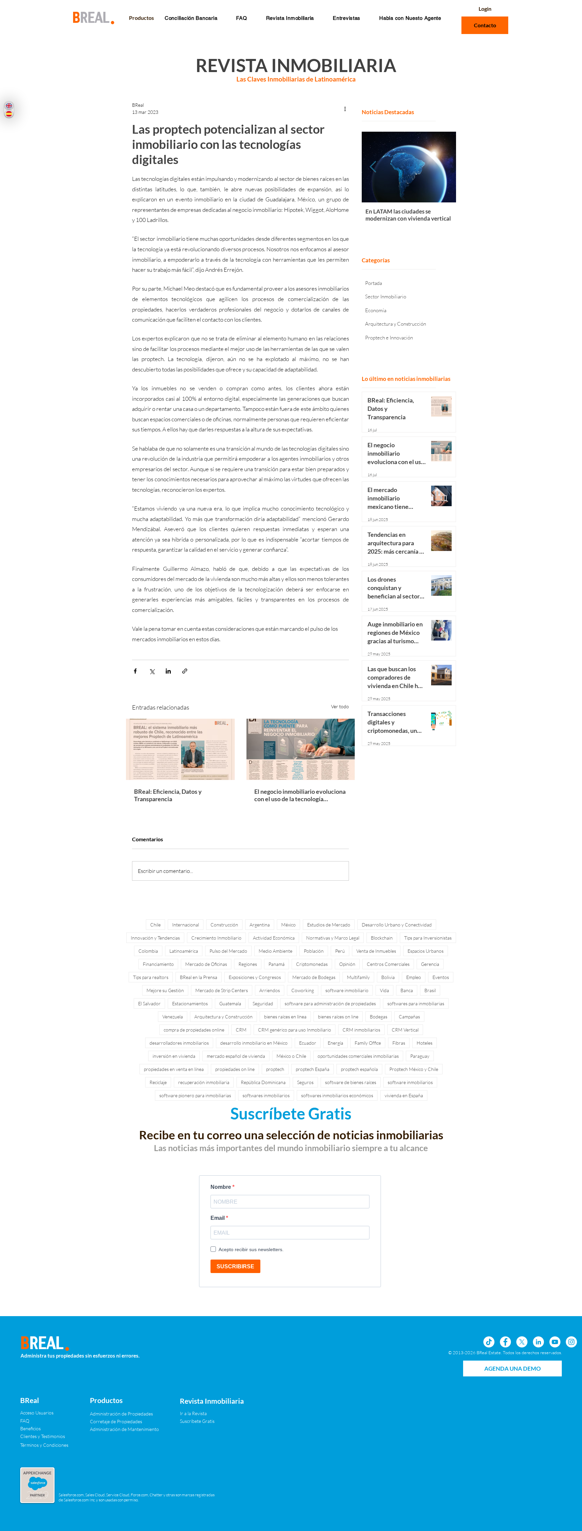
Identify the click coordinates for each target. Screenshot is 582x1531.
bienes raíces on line (338, 1016)
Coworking (302, 990)
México (288, 924)
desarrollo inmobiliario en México (254, 1043)
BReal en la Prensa (198, 977)
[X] (521, 1341)
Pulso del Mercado (228, 951)
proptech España (312, 1069)
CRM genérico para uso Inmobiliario (294, 1030)
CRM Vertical (405, 1030)
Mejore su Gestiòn (165, 990)
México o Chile (291, 1056)
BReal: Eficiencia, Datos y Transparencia (168, 795)
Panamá (276, 964)
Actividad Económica (274, 938)
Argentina (260, 924)
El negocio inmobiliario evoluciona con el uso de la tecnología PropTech (300, 795)
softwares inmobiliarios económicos (337, 1095)
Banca (406, 990)
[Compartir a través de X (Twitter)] (152, 671)
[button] (241, 18)
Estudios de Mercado (328, 924)
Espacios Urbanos (426, 951)
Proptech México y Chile (413, 1069)
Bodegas (378, 1016)
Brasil (430, 990)
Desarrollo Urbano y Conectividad (397, 924)
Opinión (347, 964)
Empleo (413, 977)
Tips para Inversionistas (428, 938)
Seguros (305, 1082)
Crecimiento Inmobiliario (216, 938)
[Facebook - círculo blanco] (505, 1341)
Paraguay (419, 1056)
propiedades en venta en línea (174, 1069)
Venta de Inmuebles (376, 951)
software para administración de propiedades (330, 1003)
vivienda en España (404, 1095)
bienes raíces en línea (285, 1016)
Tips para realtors (150, 977)
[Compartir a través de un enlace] (185, 671)
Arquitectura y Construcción (223, 1016)
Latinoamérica (183, 951)
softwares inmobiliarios (266, 1095)
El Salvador (149, 1003)
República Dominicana (263, 1082)
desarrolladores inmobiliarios (179, 1043)
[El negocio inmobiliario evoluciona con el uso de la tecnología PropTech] (300, 749)
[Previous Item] (373, 167)
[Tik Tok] (488, 1341)
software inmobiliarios (410, 1082)
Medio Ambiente (275, 951)
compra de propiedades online (194, 1030)
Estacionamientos (190, 1003)
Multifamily (358, 977)
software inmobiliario (346, 990)
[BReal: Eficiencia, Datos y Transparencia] (180, 749)
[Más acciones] (345, 108)
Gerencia (430, 964)
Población (314, 951)
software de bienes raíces (350, 1082)
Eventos (440, 977)
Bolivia (388, 977)
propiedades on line (235, 1069)
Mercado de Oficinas (206, 964)
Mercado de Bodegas (313, 977)
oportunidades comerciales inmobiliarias (358, 1056)
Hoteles (424, 1043)
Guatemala (230, 1003)
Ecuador (307, 1043)
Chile (155, 924)
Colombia (148, 951)
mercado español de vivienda (236, 1056)
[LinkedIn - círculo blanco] (538, 1341)
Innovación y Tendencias (155, 938)
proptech (275, 1069)
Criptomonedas (312, 964)
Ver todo (340, 706)
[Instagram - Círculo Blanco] (571, 1341)
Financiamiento (158, 964)
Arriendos (269, 990)
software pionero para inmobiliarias (195, 1095)
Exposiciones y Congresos (255, 977)
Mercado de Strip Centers (221, 990)
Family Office (368, 1043)
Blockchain (382, 938)
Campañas (409, 1016)
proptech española (359, 1069)
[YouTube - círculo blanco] (554, 1341)
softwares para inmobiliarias (415, 1003)
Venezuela (172, 1016)
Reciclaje (158, 1082)
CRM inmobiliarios (361, 1030)
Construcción (224, 924)
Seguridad (263, 1003)
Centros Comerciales (388, 964)
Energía (335, 1043)
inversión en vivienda (174, 1056)
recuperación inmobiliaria (203, 1082)
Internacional (185, 924)
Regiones (247, 964)
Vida (384, 990)
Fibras (398, 1043)
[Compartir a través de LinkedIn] (168, 671)
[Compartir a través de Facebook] (135, 671)
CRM (241, 1030)
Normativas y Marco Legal (332, 938)
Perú (340, 951)
